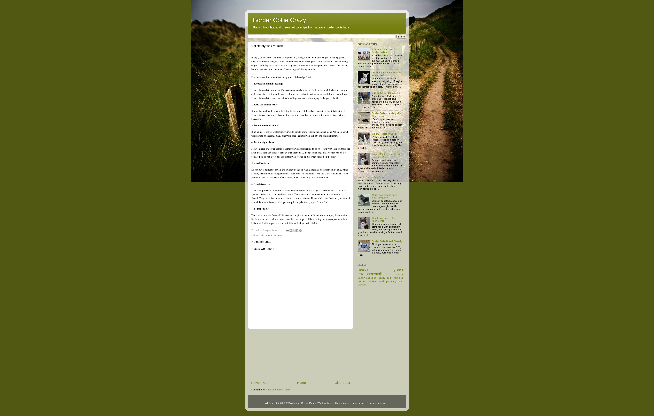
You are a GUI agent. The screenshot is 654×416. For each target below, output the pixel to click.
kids (262, 235)
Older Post (342, 382)
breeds (398, 274)
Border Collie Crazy (279, 20)
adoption (371, 277)
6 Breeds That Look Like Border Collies (385, 50)
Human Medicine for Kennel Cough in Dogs (387, 155)
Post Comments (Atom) (278, 389)
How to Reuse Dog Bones (371, 177)
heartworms (363, 285)
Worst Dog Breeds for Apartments (383, 219)
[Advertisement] (300, 354)
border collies (367, 281)
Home (301, 382)
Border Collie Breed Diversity (387, 241)
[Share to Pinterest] (300, 230)
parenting (271, 235)
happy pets (385, 277)
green (398, 269)
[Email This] (287, 230)
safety (280, 235)
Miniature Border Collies (385, 134)
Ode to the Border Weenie (386, 93)
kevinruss (360, 403)
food (381, 281)
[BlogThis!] (290, 230)
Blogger (384, 403)
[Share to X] (294, 230)
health (363, 269)
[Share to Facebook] (297, 230)
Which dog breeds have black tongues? (384, 196)
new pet (398, 277)
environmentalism (372, 274)
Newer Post (259, 382)
